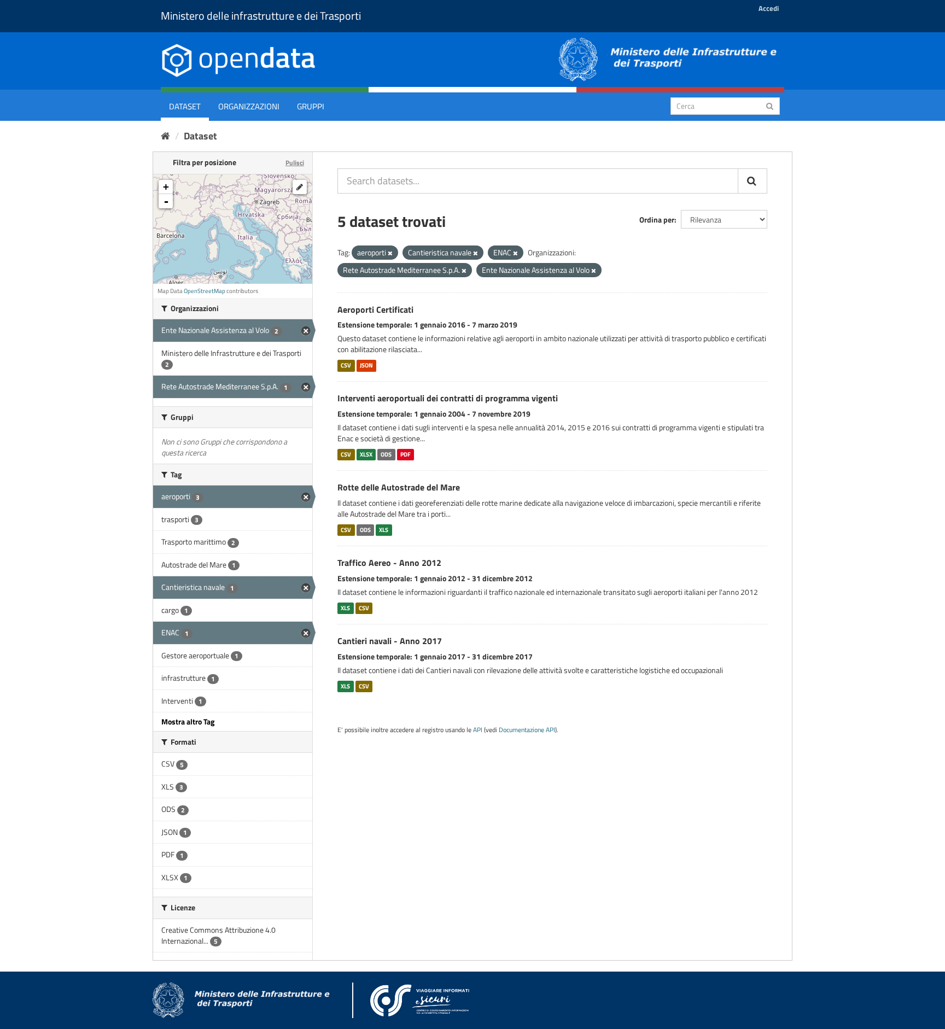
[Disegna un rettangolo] (300, 187)
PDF (405, 454)
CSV (346, 365)
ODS (386, 454)
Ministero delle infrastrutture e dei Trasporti (261, 15)
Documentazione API (527, 730)
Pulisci (294, 162)
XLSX (366, 454)
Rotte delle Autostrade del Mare (398, 487)
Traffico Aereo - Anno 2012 (389, 562)
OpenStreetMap (204, 291)
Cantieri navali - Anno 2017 (389, 640)
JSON (366, 365)
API (477, 730)
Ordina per (656, 219)
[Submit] (769, 105)
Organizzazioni (248, 106)
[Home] (165, 135)
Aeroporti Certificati (375, 309)
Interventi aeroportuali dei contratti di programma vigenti (447, 398)
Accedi (769, 8)
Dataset (185, 106)
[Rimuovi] (390, 253)
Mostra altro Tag (187, 721)
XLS (383, 529)
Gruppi (310, 106)
